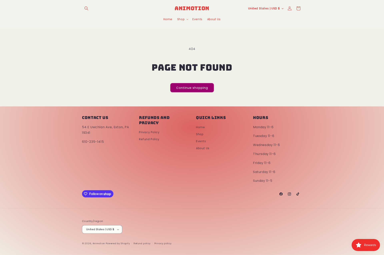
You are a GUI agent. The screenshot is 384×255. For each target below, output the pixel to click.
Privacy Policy (149, 132)
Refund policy (142, 243)
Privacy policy (163, 243)
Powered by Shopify (118, 243)
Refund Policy (149, 139)
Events (201, 141)
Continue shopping (192, 88)
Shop (199, 134)
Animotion (99, 243)
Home (200, 127)
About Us (202, 148)
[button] (86, 8)
